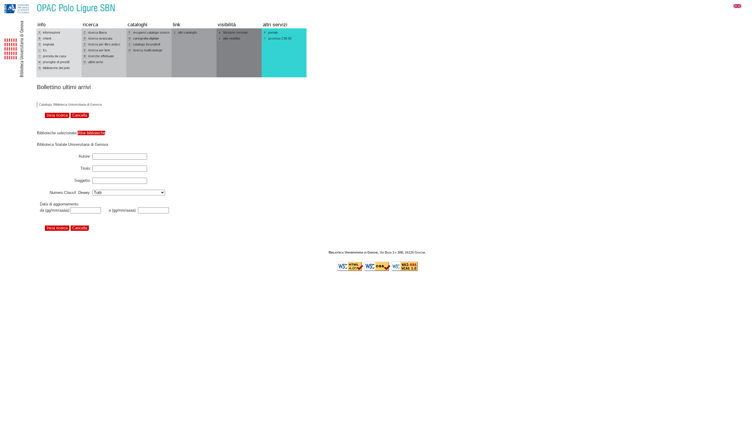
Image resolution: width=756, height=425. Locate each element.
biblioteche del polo (54, 68)
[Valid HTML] (350, 270)
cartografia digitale (144, 38)
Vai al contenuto (32, 2)
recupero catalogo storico (149, 33)
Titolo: (85, 167)
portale (271, 33)
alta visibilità (229, 38)
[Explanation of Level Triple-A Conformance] (405, 270)
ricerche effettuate (99, 56)
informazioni (49, 33)
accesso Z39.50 (277, 38)
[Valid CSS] (377, 270)
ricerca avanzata (98, 38)
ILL (43, 50)
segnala (46, 44)
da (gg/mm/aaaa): (55, 210)
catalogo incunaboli (144, 44)
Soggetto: (82, 179)
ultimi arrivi (93, 62)
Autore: (85, 155)
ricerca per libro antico (102, 44)
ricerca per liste (97, 50)
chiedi (45, 38)
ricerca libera (95, 33)
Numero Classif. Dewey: (70, 191)
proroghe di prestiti (54, 62)
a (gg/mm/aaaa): (121, 210)
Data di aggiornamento (59, 204)
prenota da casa (52, 56)
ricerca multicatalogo (145, 50)
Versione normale (233, 33)
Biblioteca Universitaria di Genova (353, 252)
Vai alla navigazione (11, 2)
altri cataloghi (185, 33)
